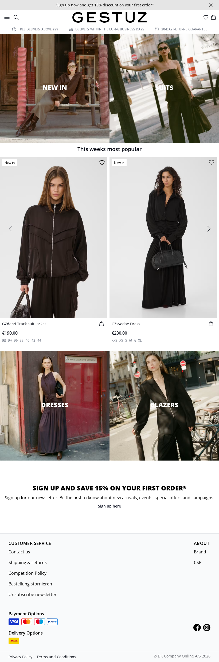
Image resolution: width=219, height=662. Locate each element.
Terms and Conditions (56, 656)
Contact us (19, 552)
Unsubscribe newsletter (33, 594)
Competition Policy (27, 573)
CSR (198, 562)
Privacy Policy (20, 656)
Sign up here (109, 506)
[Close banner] (211, 5)
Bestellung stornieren (30, 584)
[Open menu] (6, 17)
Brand (200, 552)
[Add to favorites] (102, 162)
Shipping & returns (28, 562)
